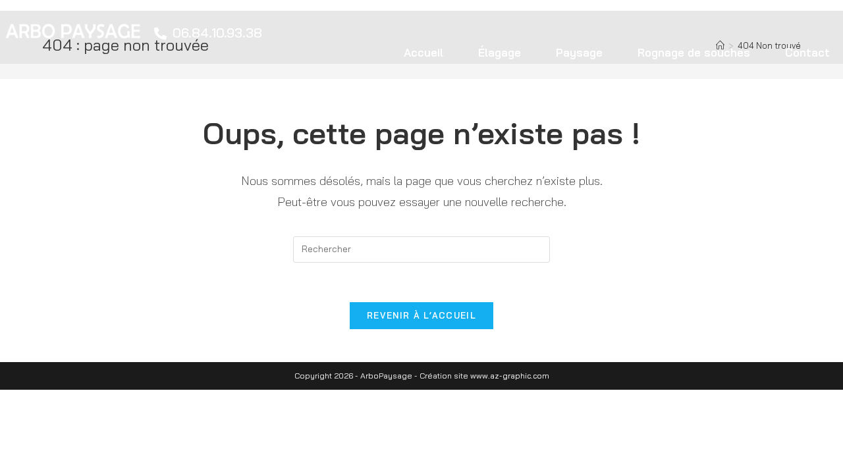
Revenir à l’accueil (421, 315)
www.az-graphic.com (509, 376)
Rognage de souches (694, 52)
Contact (807, 52)
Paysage (579, 52)
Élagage (499, 52)
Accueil (423, 52)
